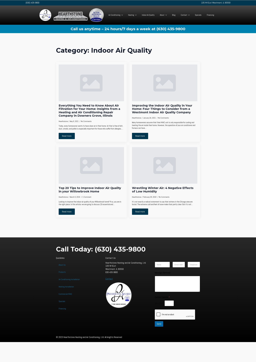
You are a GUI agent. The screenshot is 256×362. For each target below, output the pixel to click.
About (162, 15)
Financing (210, 15)
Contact (184, 15)
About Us (62, 265)
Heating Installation (66, 286)
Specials (198, 15)
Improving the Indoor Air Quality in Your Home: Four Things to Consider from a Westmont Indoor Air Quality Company (162, 109)
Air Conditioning (114, 15)
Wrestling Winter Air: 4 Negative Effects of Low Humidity (162, 189)
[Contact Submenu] (189, 15)
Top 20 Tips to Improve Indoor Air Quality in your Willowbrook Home (90, 189)
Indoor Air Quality (148, 15)
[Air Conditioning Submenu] (122, 15)
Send (159, 323)
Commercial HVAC (65, 294)
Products (62, 272)
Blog (173, 15)
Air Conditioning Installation (69, 279)
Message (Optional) (162, 272)
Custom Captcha (162, 297)
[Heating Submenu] (136, 15)
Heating (131, 15)
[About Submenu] (166, 15)
